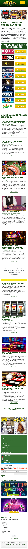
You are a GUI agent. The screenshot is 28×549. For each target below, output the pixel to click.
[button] (14, 270)
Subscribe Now (14, 279)
